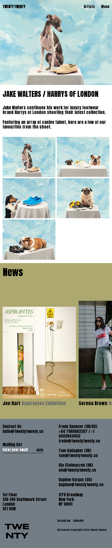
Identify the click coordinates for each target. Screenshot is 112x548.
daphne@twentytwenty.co (81, 484)
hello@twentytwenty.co (23, 431)
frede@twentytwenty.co (79, 441)
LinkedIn (78, 521)
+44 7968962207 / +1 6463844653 (76, 433)
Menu (105, 6)
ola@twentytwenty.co (77, 470)
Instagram (64, 521)
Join (39, 449)
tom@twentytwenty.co (78, 455)
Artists (89, 6)
